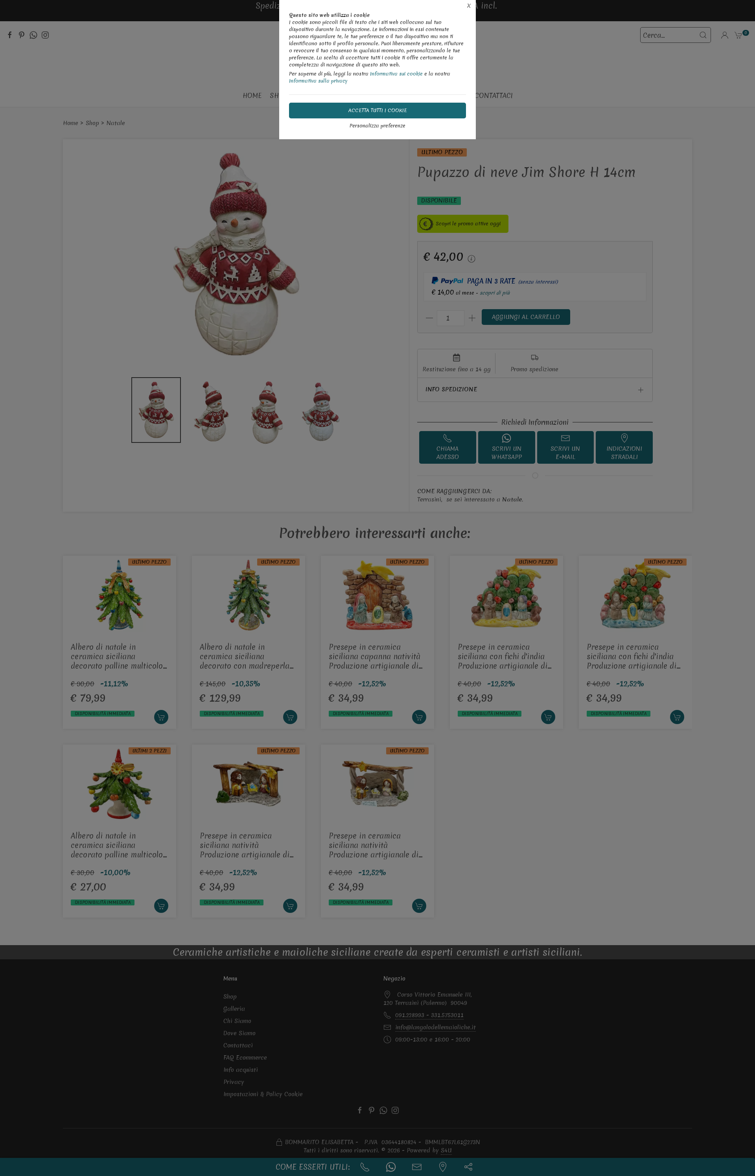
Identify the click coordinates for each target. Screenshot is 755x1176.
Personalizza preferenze (377, 125)
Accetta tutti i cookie (377, 110)
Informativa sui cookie (396, 73)
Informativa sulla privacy (318, 80)
